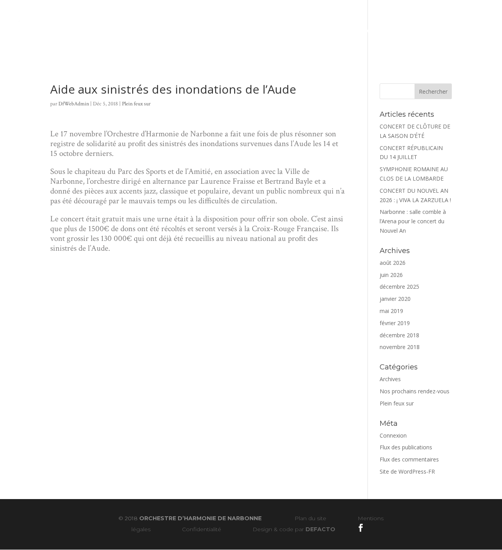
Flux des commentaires (409, 459)
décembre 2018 (399, 335)
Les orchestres (134, 30)
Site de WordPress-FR (407, 471)
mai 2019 (391, 311)
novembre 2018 (400, 347)
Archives (390, 379)
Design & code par (294, 529)
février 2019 (395, 323)
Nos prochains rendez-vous (414, 391)
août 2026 (393, 262)
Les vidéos (258, 30)
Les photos (307, 30)
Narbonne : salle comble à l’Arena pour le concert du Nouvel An (413, 221)
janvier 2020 (395, 298)
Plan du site (310, 518)
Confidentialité (201, 529)
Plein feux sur (136, 103)
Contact (430, 30)
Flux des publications (406, 447)
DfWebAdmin (73, 103)
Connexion (393, 435)
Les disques (201, 30)
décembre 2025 (399, 286)
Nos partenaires (374, 30)
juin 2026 (391, 275)
